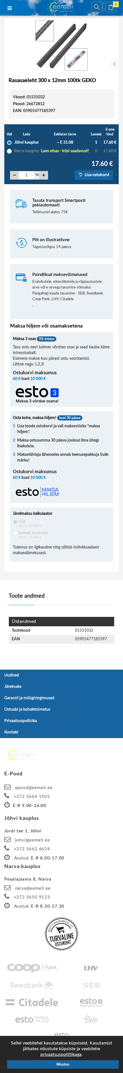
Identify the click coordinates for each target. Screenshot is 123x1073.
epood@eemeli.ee (34, 788)
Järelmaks (12, 687)
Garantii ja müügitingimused (29, 698)
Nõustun (63, 1064)
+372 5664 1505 (32, 796)
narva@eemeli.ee (33, 888)
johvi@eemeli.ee (32, 840)
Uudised (11, 675)
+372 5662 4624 (32, 849)
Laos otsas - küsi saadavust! (65, 151)
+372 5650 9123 (32, 897)
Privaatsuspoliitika (20, 721)
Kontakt (11, 732)
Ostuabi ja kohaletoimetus (27, 710)
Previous (8, 64)
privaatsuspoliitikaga (61, 1054)
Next (114, 64)
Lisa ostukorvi (96, 175)
